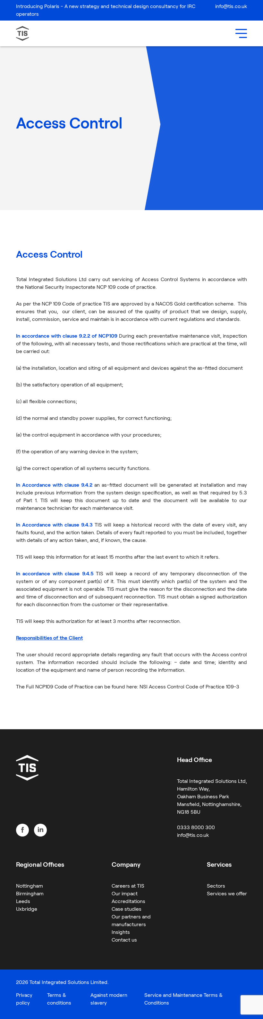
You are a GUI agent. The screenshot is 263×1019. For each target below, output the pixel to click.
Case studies (126, 909)
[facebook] (22, 830)
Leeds (23, 901)
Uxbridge (26, 909)
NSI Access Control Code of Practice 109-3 (189, 686)
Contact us (124, 940)
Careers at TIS (128, 886)
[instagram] (40, 830)
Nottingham (29, 886)
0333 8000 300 (196, 827)
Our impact (125, 893)
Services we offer (227, 893)
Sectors (216, 886)
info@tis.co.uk (231, 6)
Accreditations (128, 901)
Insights (121, 932)
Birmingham (30, 893)
